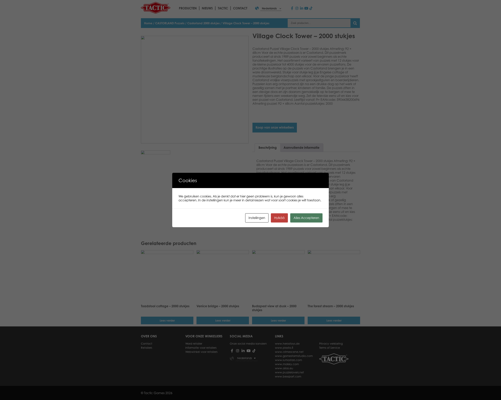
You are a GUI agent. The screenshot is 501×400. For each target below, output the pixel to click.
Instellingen (257, 218)
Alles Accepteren (306, 218)
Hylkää (279, 218)
